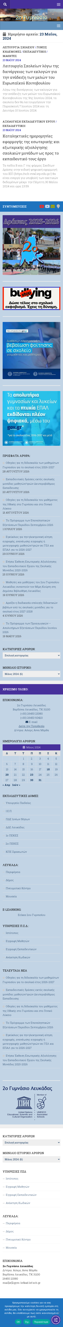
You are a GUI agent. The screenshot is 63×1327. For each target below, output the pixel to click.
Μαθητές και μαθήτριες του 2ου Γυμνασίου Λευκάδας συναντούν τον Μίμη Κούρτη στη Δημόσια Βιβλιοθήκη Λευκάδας (31, 586)
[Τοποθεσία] (58, 206)
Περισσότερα (41, 1321)
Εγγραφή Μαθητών (17, 941)
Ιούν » (16, 785)
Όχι (27, 1321)
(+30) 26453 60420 (31, 717)
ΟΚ (18, 1321)
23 (31, 774)
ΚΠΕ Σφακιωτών (16, 851)
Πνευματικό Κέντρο (18, 888)
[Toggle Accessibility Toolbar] (55, 1319)
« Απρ (6, 785)
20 (7, 774)
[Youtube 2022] (41, 206)
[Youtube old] (47, 206)
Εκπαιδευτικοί (34, 51)
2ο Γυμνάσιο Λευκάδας (31, 20)
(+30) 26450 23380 (31, 713)
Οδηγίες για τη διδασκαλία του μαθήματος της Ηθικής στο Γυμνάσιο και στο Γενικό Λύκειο (30, 504)
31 (39, 780)
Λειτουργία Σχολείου (18, 47)
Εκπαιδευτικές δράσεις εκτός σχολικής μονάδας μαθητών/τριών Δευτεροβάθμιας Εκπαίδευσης (29, 483)
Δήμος (10, 880)
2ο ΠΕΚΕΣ (12, 843)
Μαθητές (10, 56)
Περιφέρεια (13, 872)
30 (31, 780)
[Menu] (58, 4)
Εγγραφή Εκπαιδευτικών (21, 949)
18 (48, 769)
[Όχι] (58, 1312)
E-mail (32, 722)
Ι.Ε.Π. (9, 811)
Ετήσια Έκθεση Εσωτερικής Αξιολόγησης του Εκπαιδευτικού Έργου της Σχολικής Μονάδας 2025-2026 (30, 566)
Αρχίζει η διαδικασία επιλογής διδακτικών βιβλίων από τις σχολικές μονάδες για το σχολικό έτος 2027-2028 (30, 607)
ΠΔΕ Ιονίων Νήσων (18, 819)
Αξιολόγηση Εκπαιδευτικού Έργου (29, 121)
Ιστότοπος (12, 933)
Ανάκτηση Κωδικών (18, 957)
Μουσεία (11, 896)
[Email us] (53, 206)
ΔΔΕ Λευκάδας (15, 827)
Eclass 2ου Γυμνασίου (31, 915)
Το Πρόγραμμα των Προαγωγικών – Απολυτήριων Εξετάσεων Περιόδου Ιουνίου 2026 (30, 628)
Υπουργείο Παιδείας (18, 803)
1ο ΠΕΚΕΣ (12, 835)
